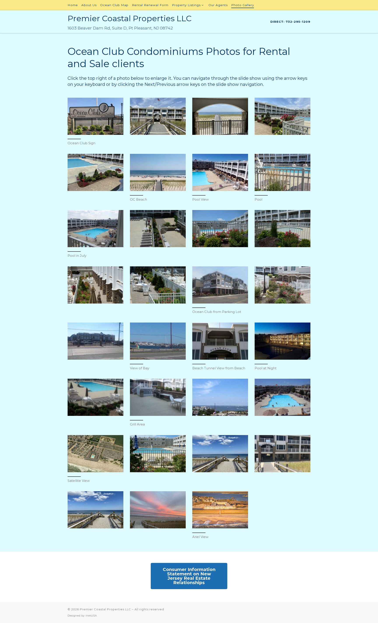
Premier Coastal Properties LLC (105, 609)
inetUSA (91, 615)
